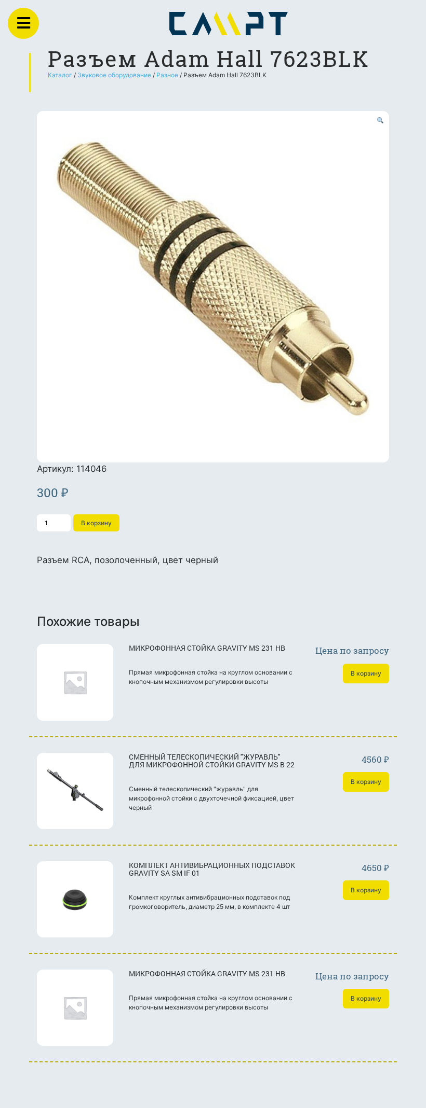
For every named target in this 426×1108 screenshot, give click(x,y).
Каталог (60, 75)
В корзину (96, 523)
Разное (167, 75)
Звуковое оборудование (114, 75)
